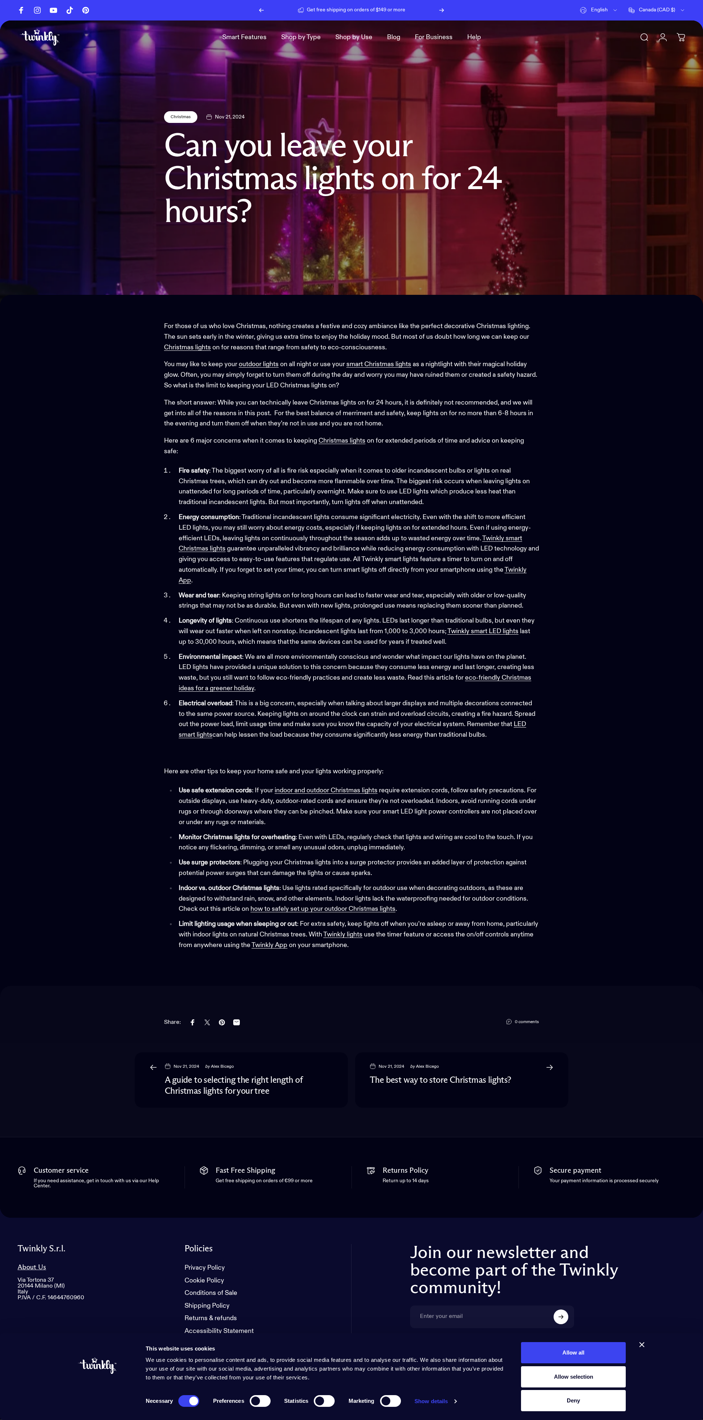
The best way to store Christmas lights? (440, 1080)
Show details (431, 1401)
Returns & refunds (211, 1318)
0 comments (527, 1022)
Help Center (413, 9)
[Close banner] (641, 1344)
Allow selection (573, 1377)
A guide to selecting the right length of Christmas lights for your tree (234, 1086)
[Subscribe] (561, 1317)
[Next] (442, 10)
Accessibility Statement (219, 1331)
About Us (32, 1267)
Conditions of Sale (211, 1293)
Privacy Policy (205, 1268)
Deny (573, 1400)
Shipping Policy (207, 1306)
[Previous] (261, 10)
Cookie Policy (204, 1280)
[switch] (260, 1401)
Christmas (181, 117)
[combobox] (599, 10)
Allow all (573, 1352)
